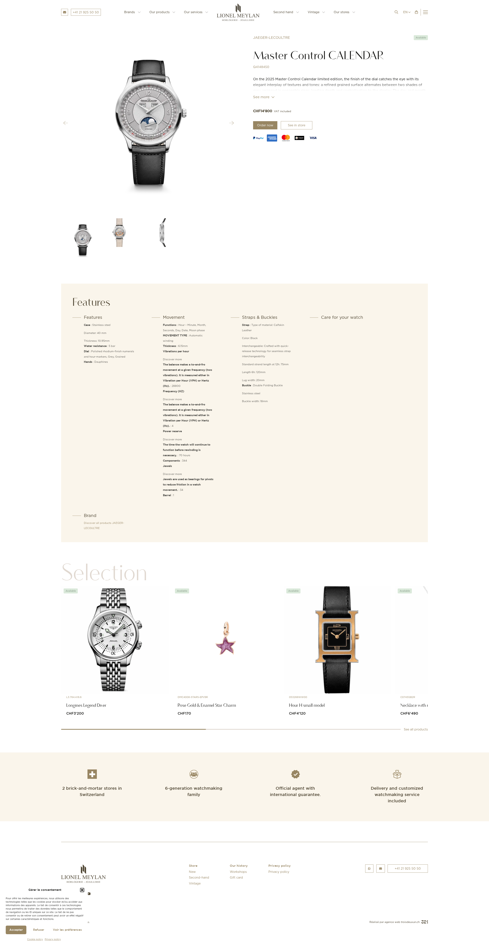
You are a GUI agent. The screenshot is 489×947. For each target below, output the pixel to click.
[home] (241, 12)
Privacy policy (53, 939)
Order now (265, 125)
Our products (159, 12)
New (192, 871)
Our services (193, 12)
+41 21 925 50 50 (408, 868)
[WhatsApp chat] (369, 868)
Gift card (236, 877)
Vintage (313, 12)
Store (193, 865)
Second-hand (199, 877)
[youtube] (89, 893)
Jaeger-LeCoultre (271, 37)
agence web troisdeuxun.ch (402, 922)
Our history (239, 865)
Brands (129, 12)
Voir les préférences (67, 930)
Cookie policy (35, 939)
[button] (82, 890)
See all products (416, 729)
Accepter (16, 930)
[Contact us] (380, 868)
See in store (296, 125)
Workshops (238, 871)
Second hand (283, 12)
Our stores (341, 12)
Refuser (38, 930)
